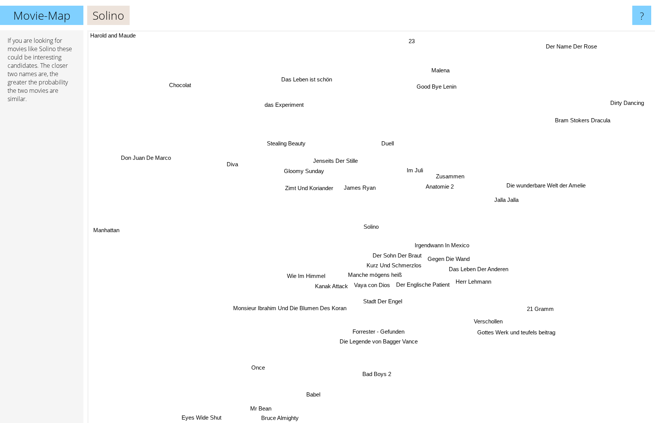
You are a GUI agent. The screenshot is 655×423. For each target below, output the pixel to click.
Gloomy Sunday (304, 171)
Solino (371, 226)
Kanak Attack (331, 286)
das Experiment (282, 105)
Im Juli (414, 170)
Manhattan (106, 230)
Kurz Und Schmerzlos (394, 265)
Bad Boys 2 (377, 374)
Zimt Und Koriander (308, 189)
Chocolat (180, 85)
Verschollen (486, 321)
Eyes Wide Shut (201, 417)
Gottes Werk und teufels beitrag (517, 332)
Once (255, 367)
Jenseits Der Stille (335, 161)
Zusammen (450, 176)
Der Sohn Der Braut (397, 255)
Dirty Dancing (626, 102)
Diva (231, 165)
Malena (444, 71)
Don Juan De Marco (146, 157)
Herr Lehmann (474, 281)
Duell (385, 143)
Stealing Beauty (286, 143)
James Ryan (360, 187)
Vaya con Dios (372, 285)
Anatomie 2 (439, 186)
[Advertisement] (42, 224)
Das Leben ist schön (305, 79)
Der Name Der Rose (572, 47)
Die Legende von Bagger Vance (378, 341)
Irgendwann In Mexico (442, 245)
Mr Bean (261, 408)
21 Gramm (541, 308)
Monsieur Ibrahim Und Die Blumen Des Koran (290, 308)
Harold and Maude (113, 35)
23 (412, 41)
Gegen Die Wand (449, 258)
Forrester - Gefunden (378, 331)
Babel (311, 393)
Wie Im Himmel (306, 276)
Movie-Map (42, 15)
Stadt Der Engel (381, 301)
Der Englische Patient (423, 284)
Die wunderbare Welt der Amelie (546, 186)
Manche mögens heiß (374, 275)
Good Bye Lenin (435, 86)
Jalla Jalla (506, 199)
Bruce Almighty (280, 418)
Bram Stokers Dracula (584, 122)
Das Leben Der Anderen (479, 268)
